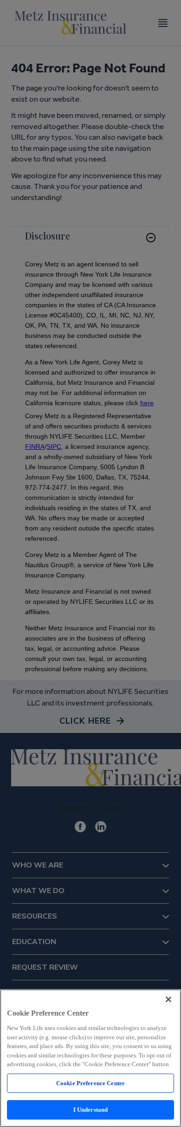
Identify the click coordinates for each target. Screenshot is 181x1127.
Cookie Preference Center (90, 1083)
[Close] (168, 999)
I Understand (90, 1109)
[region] (90, 1058)
